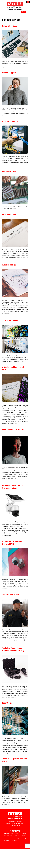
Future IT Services (16, 846)
